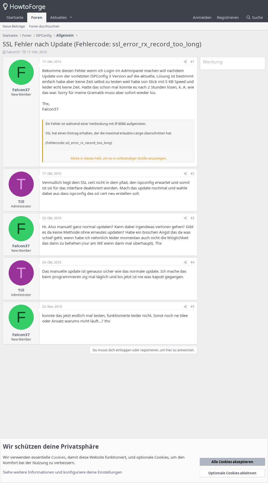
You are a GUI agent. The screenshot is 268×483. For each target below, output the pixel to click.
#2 (192, 173)
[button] (71, 17)
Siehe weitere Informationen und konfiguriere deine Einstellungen (62, 472)
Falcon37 (13, 52)
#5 (192, 306)
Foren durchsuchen (44, 26)
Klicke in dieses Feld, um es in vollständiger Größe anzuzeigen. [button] (119, 158)
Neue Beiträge (14, 26)
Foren (36, 17)
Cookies (58, 457)
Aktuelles (58, 17)
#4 (192, 262)
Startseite (15, 17)
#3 (192, 218)
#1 (192, 61)
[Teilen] (185, 62)
